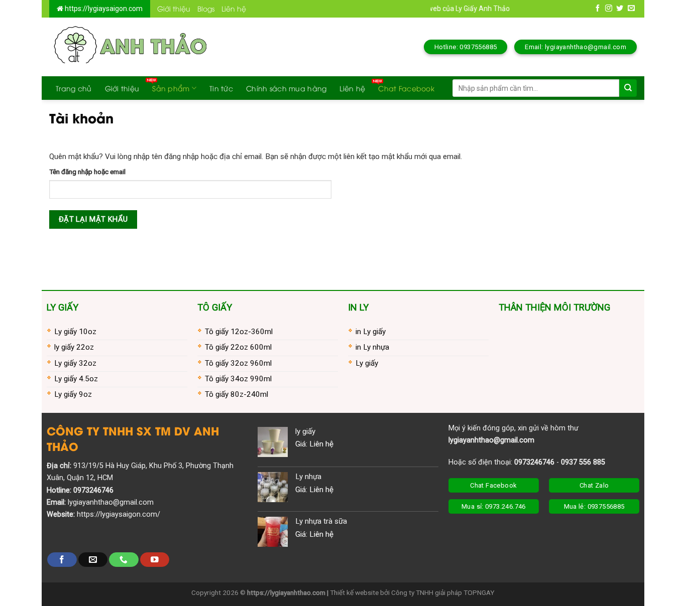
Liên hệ (233, 8)
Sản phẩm (170, 88)
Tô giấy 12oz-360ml (239, 331)
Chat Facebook (406, 88)
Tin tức (221, 88)
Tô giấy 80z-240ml (236, 394)
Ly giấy (367, 363)
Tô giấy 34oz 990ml (238, 378)
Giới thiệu (173, 8)
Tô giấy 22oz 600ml (238, 347)
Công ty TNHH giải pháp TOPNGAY (443, 592)
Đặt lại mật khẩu (93, 219)
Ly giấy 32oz (75, 363)
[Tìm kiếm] (628, 88)
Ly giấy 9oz (73, 394)
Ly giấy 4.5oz (76, 378)
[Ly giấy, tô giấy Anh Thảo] (129, 46)
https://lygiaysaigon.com (103, 9)
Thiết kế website (354, 592)
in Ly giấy (371, 331)
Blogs (205, 8)
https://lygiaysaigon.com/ (118, 514)
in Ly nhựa (372, 347)
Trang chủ (74, 88)
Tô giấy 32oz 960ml (238, 363)
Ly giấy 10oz (75, 331)
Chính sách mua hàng (286, 88)
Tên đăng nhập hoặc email (87, 172)
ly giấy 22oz (74, 347)
